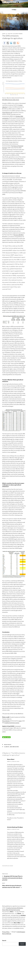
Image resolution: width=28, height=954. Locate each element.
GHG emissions (14, 746)
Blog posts (7, 744)
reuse (20, 721)
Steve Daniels (6, 721)
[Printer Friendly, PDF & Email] (6, 737)
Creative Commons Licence (11, 722)
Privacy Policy (6, 932)
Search (4, 940)
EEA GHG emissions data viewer (10, 99)
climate (6, 746)
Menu (14, 9)
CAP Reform (9, 2)
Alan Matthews (18, 33)
